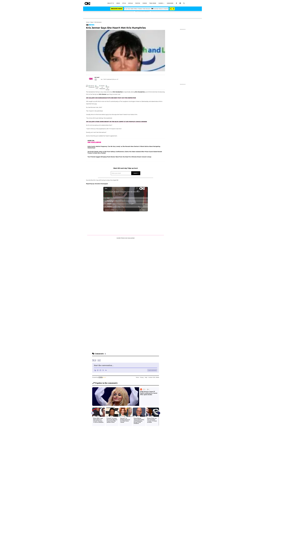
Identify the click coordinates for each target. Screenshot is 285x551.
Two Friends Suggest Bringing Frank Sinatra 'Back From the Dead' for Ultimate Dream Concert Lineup (119, 157)
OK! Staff (96, 77)
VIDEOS (144, 3)
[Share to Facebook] (91, 86)
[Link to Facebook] (176, 3)
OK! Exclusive (97, 22)
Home (87, 22)
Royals (130, 3)
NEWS (118, 3)
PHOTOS (137, 3)
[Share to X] (97, 86)
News (91, 22)
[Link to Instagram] (180, 3)
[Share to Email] (107, 86)
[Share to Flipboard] (102, 86)
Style (124, 3)
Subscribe (170, 3)
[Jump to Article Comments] (87, 86)
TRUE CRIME (152, 3)
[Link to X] (184, 3)
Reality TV (110, 3)
